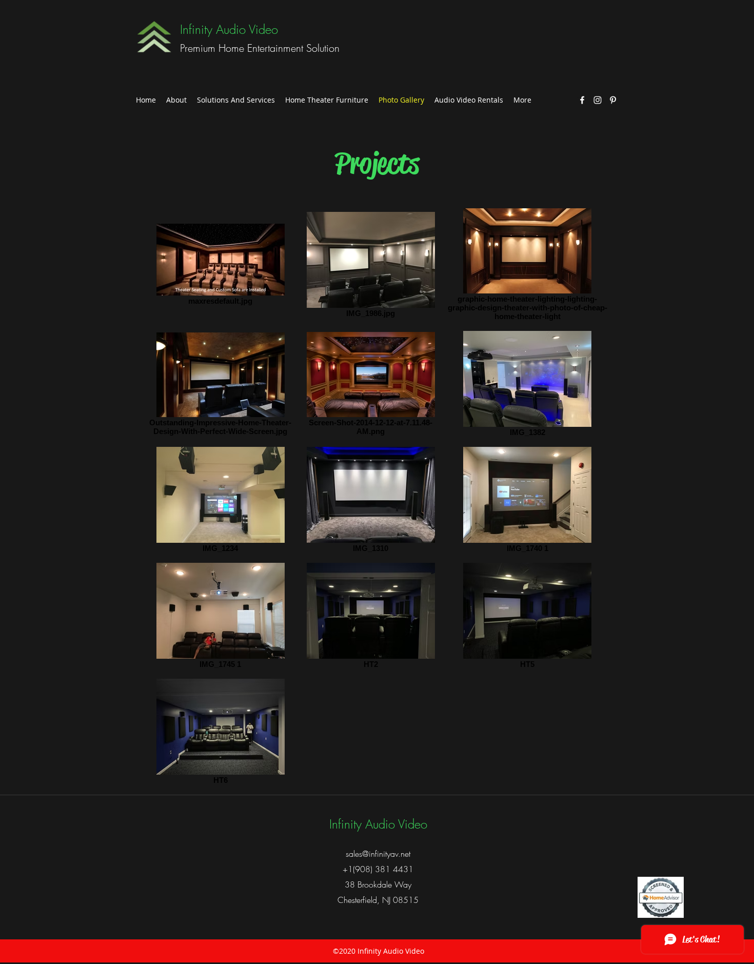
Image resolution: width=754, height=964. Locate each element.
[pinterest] (613, 100)
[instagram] (597, 100)
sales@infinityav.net (378, 853)
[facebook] (582, 100)
